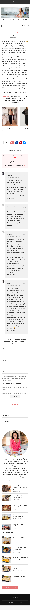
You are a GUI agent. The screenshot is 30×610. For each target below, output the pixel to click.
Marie (9, 283)
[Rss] (18, 2)
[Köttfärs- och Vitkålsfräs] (6, 540)
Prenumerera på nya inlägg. (13, 383)
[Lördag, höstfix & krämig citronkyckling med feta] (6, 508)
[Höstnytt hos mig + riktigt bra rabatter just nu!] (6, 498)
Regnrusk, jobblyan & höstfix (19, 525)
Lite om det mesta (7, 136)
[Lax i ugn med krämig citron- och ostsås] (6, 579)
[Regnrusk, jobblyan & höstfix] (6, 527)
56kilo (14, 459)
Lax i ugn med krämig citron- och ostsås (19, 577)
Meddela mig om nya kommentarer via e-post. (14, 388)
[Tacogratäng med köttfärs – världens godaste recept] (6, 560)
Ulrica (9, 234)
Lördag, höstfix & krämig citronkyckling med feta (20, 506)
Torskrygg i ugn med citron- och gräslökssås (20, 567)
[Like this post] (12, 142)
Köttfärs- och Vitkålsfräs (20, 538)
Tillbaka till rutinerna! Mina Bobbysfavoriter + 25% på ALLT (20, 487)
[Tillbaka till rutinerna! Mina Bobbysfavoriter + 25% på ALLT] (6, 488)
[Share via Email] (24, 142)
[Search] (28, 26)
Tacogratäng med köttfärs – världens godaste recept (20, 558)
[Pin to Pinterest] (20, 142)
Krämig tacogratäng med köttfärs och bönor (20, 515)
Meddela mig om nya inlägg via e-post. (14, 393)
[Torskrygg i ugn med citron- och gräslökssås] (6, 569)
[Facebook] (11, 2)
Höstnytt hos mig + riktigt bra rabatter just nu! (20, 496)
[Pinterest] (24, 26)
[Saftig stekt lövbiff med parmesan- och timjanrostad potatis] (6, 550)
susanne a (11, 206)
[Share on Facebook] (16, 142)
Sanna (9, 175)
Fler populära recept (9, 587)
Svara (24, 207)
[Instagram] (13, 2)
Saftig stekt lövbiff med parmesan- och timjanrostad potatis (19, 549)
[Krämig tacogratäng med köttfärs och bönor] (6, 517)
